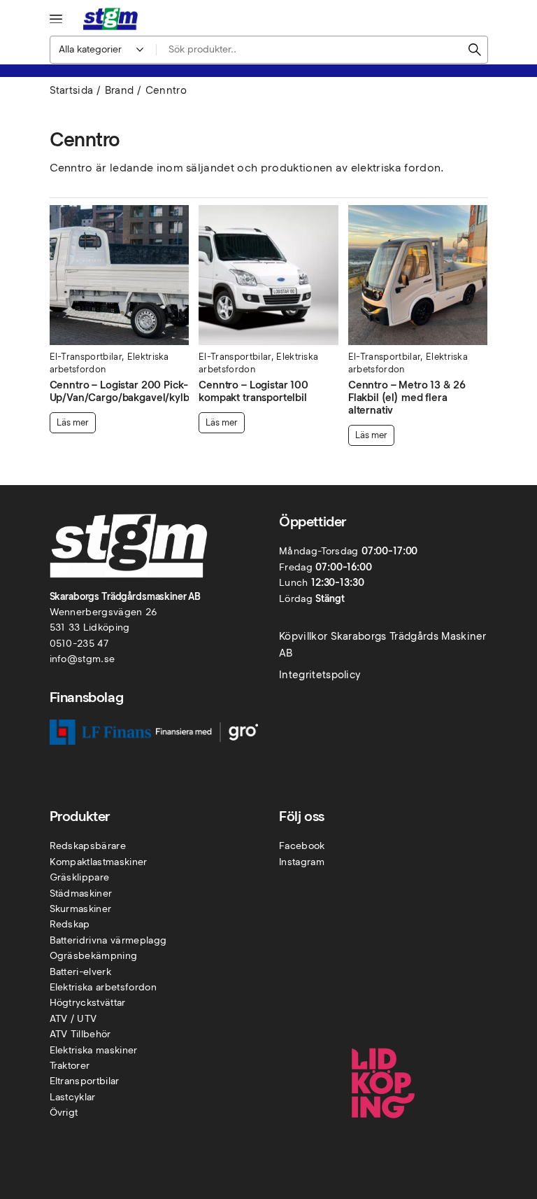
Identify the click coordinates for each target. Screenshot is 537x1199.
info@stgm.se (82, 659)
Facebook (302, 846)
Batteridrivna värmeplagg (108, 940)
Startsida (72, 90)
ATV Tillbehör (80, 1034)
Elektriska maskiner (94, 1050)
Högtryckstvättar (88, 1003)
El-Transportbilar (86, 356)
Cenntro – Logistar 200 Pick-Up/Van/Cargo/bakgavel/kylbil (122, 391)
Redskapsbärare (88, 846)
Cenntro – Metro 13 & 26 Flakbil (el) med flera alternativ (407, 397)
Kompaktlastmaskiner (99, 862)
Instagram (301, 862)
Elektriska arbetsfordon (103, 987)
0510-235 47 (79, 644)
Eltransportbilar (85, 1081)
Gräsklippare (80, 877)
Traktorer (70, 1066)
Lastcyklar (73, 1097)
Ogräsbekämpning (94, 956)
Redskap (70, 924)
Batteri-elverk (80, 972)
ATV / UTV (73, 1019)
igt (72, 1113)
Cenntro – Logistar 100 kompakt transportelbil (253, 391)
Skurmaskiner (81, 909)
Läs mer (73, 422)
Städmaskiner (81, 893)
